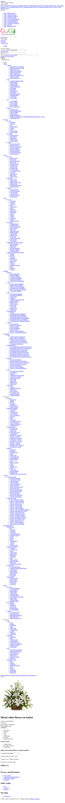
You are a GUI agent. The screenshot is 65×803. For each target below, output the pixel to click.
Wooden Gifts (13, 235)
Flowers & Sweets (14, 151)
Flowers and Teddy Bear (16, 495)
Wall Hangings (10, 577)
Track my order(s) (5, 50)
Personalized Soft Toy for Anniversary (19, 355)
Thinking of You (14, 425)
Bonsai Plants (13, 591)
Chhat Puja (13, 449)
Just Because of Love (15, 421)
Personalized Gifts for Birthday (18, 314)
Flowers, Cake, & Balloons (17, 508)
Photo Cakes (13, 162)
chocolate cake (14, 165)
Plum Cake (13, 175)
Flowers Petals (13, 131)
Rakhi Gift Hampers (15, 115)
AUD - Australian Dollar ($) (27, 7)
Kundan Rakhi (14, 91)
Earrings (12, 255)
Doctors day (13, 431)
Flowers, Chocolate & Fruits (17, 512)
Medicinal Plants (14, 601)
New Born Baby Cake (15, 185)
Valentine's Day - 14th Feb (16, 445)
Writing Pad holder (15, 665)
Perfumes (12, 209)
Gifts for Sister (13, 114)
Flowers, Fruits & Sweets (16, 521)
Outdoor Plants (14, 594)
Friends (12, 402)
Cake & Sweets (14, 194)
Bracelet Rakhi (14, 82)
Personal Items (10, 527)
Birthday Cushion (14, 301)
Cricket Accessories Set (16, 644)
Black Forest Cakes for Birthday (18, 289)
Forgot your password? (11, 55)
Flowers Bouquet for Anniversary (18, 361)
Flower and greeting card (16, 487)
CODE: (3, 721)
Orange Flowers (14, 135)
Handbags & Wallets (15, 388)
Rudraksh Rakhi (14, 95)
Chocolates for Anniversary (17, 371)
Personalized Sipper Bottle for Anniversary (21, 357)
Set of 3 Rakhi (13, 102)
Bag (11, 528)
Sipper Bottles (13, 541)
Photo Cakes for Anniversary (17, 338)
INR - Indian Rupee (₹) (7, 5)
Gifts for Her (13, 241)
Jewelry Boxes (14, 391)
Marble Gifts (13, 309)
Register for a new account (7, 56)
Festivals (9, 448)
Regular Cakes (14, 158)
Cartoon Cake (13, 181)
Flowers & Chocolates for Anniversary (19, 362)
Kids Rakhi (13, 89)
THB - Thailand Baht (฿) (19, 5)
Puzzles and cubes (14, 657)
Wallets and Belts (14, 251)
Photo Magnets (14, 572)
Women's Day (13, 434)
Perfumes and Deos (15, 248)
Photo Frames (13, 372)
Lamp (11, 551)
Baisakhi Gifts (13, 472)
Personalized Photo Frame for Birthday (20, 318)
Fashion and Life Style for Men (15, 242)
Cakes (5, 155)
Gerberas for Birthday (15, 279)
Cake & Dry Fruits (15, 195)
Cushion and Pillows (15, 534)
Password (3, 55)
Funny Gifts (13, 305)
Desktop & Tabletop (12, 547)
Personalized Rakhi (15, 94)
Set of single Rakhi (15, 106)
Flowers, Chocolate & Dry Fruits (18, 511)
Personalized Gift (11, 345)
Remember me (6, 59)
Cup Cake (12, 172)
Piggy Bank (13, 562)
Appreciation (13, 409)
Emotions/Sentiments (12, 408)
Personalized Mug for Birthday (18, 315)
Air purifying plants (15, 588)
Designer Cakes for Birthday (17, 286)
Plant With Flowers (15, 612)
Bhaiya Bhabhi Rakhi (15, 111)
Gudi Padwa (13, 469)
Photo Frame (13, 211)
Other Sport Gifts (14, 645)
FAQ (5, 786)
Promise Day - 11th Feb (16, 441)
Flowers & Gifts (14, 329)
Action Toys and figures (16, 649)
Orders (5, 46)
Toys (8, 648)
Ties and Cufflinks (14, 249)
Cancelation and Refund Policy (11, 777)
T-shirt (11, 668)
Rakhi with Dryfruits (15, 72)
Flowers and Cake (14, 488)
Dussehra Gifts (14, 452)
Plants (5, 585)
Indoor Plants (13, 592)
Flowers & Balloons (15, 149)
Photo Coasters (14, 559)
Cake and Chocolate (15, 478)
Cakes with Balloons (15, 484)
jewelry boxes (13, 259)
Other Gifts (10, 385)
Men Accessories (14, 244)
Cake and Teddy (14, 482)
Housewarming (14, 608)
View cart (3, 40)
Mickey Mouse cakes (15, 182)
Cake (8, 335)
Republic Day (13, 467)
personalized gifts (8, 525)
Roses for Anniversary (15, 359)
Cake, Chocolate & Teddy (16, 499)
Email (2, 53)
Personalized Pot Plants (16, 615)
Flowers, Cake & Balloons (16, 331)
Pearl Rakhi (13, 92)
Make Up (12, 262)
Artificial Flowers (14, 224)
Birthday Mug (13, 302)
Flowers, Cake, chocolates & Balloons (19, 509)
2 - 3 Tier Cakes (14, 169)
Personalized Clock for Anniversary (19, 349)
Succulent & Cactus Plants (16, 597)
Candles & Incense (15, 395)
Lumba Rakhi (13, 98)
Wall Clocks (13, 582)
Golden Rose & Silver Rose (17, 299)
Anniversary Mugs (15, 378)
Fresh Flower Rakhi (15, 86)
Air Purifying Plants (15, 238)
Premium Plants (14, 599)
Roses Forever (13, 132)
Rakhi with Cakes (14, 69)
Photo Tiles (13, 574)
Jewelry (12, 387)
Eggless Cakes (13, 176)
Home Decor (13, 389)
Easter (11, 454)
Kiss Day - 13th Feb (15, 444)
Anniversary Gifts (14, 392)
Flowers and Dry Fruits (16, 491)
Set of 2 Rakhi (13, 101)
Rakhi (5, 64)
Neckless (12, 264)
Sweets (12, 215)
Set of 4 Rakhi (13, 104)
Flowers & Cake (14, 145)
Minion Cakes (13, 184)
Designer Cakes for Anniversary (18, 339)
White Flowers (14, 139)
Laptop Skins (13, 552)
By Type (9, 121)
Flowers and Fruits (15, 492)
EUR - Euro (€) (54, 7)
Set (8, 99)
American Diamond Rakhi (16, 81)
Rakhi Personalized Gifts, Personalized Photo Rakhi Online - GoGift (27, 116)
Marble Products (14, 232)
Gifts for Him (13, 239)
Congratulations (14, 412)
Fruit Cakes (13, 159)
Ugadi (11, 468)
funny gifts (13, 229)
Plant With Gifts (14, 617)
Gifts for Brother (14, 112)
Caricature (12, 531)
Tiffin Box (12, 632)
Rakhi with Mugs (14, 76)
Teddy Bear (13, 218)
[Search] (16, 36)
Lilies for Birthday (14, 275)
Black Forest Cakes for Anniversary (19, 342)
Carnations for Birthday (16, 278)
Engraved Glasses (14, 535)
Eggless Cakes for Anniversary (18, 337)
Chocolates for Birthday (16, 295)
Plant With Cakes (14, 614)
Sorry (11, 418)
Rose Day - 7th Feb (15, 437)
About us (6, 789)
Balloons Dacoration (15, 226)
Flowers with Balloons (15, 365)
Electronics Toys (14, 654)
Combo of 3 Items (11, 498)
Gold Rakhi (13, 88)
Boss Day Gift (13, 428)
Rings (11, 266)
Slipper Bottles (14, 629)
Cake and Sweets (14, 481)
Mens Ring (13, 246)
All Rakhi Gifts (14, 109)
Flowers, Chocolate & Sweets (17, 514)
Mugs (11, 208)
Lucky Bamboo (14, 589)
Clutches (12, 269)
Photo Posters (13, 579)
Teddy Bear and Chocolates (17, 524)
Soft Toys (12, 542)
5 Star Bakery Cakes (15, 171)
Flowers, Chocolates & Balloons (18, 332)
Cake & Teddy (14, 192)
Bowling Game (14, 639)
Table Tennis (13, 647)
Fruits (11, 205)
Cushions (12, 202)
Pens (11, 558)
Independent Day (14, 458)
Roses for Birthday (15, 274)
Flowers (6, 119)
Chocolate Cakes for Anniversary (18, 341)
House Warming (14, 407)
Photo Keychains (14, 561)
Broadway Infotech (34, 799)
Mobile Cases (13, 554)
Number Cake (13, 174)
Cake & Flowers (14, 189)
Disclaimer (6, 780)
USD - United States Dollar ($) (42, 7)
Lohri (11, 461)
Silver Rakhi (13, 96)
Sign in (2, 51)
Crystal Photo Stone (15, 567)
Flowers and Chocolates (16, 489)
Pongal (12, 465)
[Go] (25, 50)
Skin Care (12, 268)
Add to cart (3, 727)
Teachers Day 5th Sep (15, 447)
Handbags (12, 258)
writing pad (13, 634)
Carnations (13, 122)
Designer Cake (14, 168)
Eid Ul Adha (13, 455)
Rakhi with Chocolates (16, 71)
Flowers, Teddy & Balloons (17, 522)
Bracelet (12, 254)
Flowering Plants (14, 595)
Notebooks (13, 557)
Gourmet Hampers (14, 394)
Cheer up (12, 411)
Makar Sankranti (14, 462)
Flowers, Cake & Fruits (16, 504)
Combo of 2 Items (11, 477)
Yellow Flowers (14, 141)
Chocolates (13, 201)
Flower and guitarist (15, 144)
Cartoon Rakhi (14, 84)
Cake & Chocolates (15, 191)
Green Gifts (13, 236)
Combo (9, 65)
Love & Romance (14, 609)
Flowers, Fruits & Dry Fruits (17, 519)
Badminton (13, 637)
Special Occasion (11, 427)
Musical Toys (13, 655)
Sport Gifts (9, 635)
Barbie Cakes (13, 179)
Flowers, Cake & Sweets (16, 505)
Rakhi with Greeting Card (16, 75)
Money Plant (13, 598)
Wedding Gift (13, 405)
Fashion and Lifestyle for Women (15, 252)
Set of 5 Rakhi (13, 105)
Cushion (12, 624)
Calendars (12, 548)
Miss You (12, 417)
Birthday (6, 271)
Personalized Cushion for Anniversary (19, 352)
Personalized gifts (11, 311)
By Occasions (10, 602)
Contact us (6, 788)
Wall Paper (13, 584)
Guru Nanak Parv (14, 457)
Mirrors (12, 537)
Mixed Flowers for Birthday (17, 281)
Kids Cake (9, 178)
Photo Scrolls (13, 581)
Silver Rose (13, 212)
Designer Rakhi (14, 85)
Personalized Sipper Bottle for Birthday (20, 321)
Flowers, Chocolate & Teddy (17, 515)
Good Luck (13, 607)
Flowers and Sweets (15, 494)
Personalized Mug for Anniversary (18, 351)
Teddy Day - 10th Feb (15, 439)
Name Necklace (14, 545)
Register (6, 51)
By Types (9, 587)
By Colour (9, 134)
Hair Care (12, 256)
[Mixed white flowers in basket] (17, 713)
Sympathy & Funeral (15, 424)
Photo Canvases (14, 578)
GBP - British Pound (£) (10, 26)
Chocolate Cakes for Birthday (17, 288)
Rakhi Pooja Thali (14, 118)
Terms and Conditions (9, 778)
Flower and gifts (14, 485)
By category (10, 222)
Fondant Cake (13, 166)
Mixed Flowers (14, 126)
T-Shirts (12, 216)
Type (8, 79)
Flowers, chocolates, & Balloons (18, 517)
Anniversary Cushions (15, 377)
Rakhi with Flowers (15, 74)
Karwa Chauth (14, 459)
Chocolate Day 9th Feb (16, 438)
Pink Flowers (13, 136)
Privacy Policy (7, 775)
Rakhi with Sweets (15, 78)
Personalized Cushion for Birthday (18, 317)
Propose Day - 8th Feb (15, 435)
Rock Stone (13, 575)
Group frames (13, 569)
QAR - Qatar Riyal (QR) (46, 5)
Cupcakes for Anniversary (16, 344)
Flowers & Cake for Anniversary (18, 364)
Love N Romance (14, 422)
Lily (11, 125)
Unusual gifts (13, 234)
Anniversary (7, 334)
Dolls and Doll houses (15, 651)
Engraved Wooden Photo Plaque (18, 568)
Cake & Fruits (13, 196)
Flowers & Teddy (14, 148)
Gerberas (12, 124)
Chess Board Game (15, 642)
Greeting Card (13, 549)
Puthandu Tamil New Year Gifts (18, 474)
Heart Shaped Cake (15, 161)
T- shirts (12, 631)
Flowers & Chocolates (15, 146)
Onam (11, 464)
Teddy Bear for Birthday (16, 294)
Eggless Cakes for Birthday (17, 284)
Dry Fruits (12, 204)
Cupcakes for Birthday (15, 291)
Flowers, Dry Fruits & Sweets (17, 518)
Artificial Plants (14, 225)
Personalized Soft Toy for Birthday (19, 319)
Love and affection (15, 415)
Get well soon (13, 414)
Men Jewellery (14, 245)
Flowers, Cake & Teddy (16, 507)
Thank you (13, 419)
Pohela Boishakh (14, 471)
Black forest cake (14, 164)
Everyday (9, 398)
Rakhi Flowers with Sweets (17, 68)
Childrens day (13, 429)
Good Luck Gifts (14, 221)
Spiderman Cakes (14, 186)
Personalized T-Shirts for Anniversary (19, 354)
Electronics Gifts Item (15, 564)
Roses (11, 129)
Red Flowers (13, 138)
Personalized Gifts (11, 659)
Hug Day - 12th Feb (15, 442)
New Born (12, 404)
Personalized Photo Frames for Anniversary (21, 347)
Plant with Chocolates (15, 618)
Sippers (12, 214)
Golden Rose (13, 206)
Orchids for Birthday (15, 276)
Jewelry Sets (13, 261)
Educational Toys (14, 652)
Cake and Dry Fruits (15, 479)
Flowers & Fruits (14, 154)
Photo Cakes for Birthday (16, 285)
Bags (11, 622)
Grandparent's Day (15, 432)
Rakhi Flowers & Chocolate (17, 66)
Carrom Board (13, 641)
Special (9, 108)
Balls (11, 638)
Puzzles (12, 539)
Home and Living (14, 231)
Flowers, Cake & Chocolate (17, 501)
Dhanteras (12, 451)
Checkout (3, 41)
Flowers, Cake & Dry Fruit (17, 502)
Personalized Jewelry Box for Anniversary (20, 348)
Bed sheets (13, 529)
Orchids (12, 128)
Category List (7, 796)
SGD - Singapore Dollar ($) (33, 5)
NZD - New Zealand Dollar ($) (12, 19)
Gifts (5, 198)
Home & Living (14, 304)
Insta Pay (3, 1)
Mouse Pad (13, 555)
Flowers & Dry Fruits (15, 152)
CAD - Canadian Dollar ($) (13, 7)
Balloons (12, 219)
